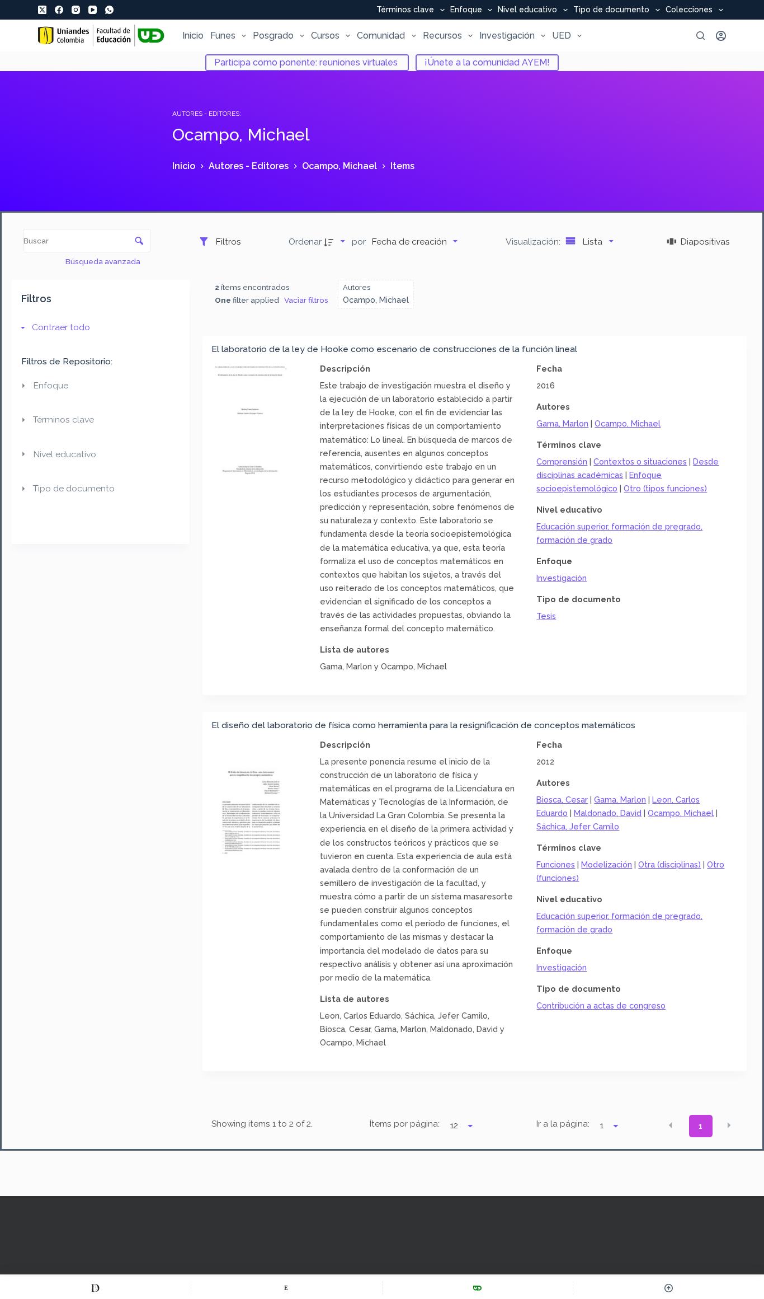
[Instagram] (76, 10)
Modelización (606, 864)
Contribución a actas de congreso (601, 1005)
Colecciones (689, 10)
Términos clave (405, 10)
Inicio (193, 35)
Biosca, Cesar (562, 799)
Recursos (442, 35)
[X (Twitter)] (42, 10)
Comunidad (381, 35)
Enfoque (466, 10)
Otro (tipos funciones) (665, 488)
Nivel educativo (527, 10)
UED (561, 35)
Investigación (507, 35)
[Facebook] (59, 10)
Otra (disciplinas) (669, 864)
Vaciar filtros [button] (306, 300)
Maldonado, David (608, 813)
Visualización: (534, 241)
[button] (670, 1125)
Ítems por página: (405, 1124)
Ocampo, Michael (628, 423)
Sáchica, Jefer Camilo (577, 826)
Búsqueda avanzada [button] (103, 261)
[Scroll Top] (668, 1288)
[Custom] (95, 1288)
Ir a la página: (562, 1124)
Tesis (546, 616)
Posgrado (273, 35)
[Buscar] (700, 35)
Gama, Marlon (562, 423)
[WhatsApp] (109, 10)
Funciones (555, 864)
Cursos (325, 35)
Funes (222, 35)
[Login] (721, 36)
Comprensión (561, 461)
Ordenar (305, 241)
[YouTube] (92, 10)
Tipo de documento (611, 10)
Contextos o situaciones (640, 461)
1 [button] (700, 1126)
